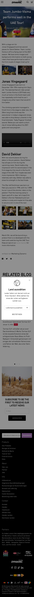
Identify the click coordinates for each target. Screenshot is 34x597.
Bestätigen (17, 314)
